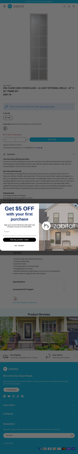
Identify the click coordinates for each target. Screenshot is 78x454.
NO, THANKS (19, 245)
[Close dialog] (76, 205)
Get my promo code (19, 240)
